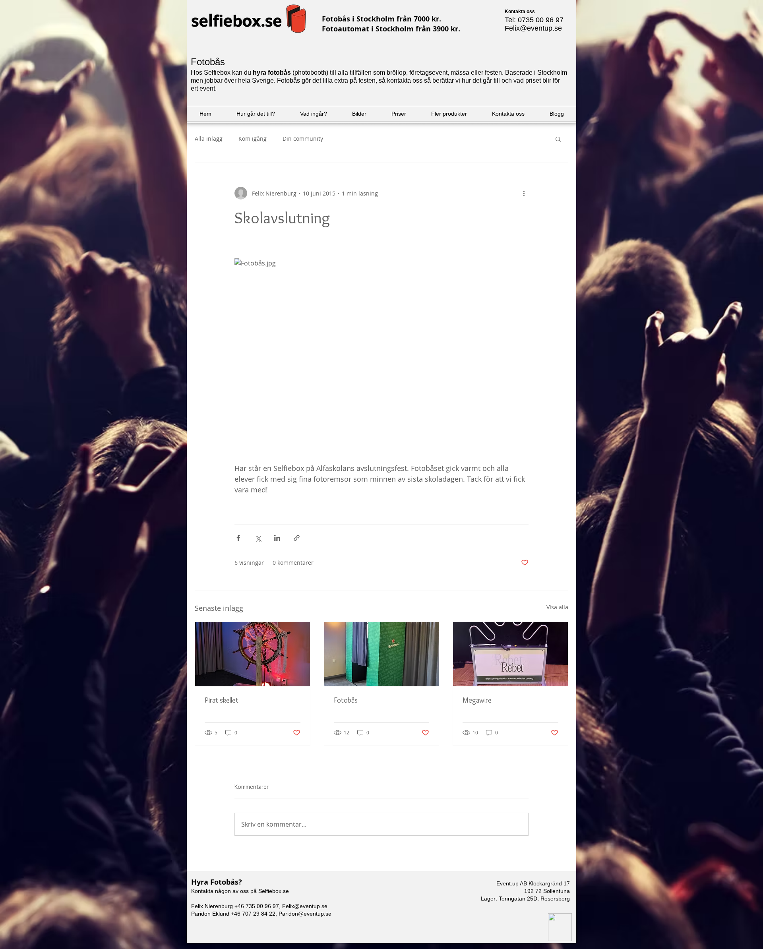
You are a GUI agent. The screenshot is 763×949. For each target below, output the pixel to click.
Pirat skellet (221, 700)
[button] (558, 139)
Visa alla (557, 607)
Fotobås (346, 700)
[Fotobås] (381, 654)
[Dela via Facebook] (238, 538)
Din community (303, 138)
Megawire (477, 700)
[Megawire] (510, 654)
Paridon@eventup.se (305, 913)
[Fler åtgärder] (524, 193)
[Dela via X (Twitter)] (257, 538)
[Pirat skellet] (252, 654)
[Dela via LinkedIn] (277, 538)
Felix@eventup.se (533, 28)
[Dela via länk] (296, 538)
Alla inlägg (209, 138)
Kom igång (252, 138)
